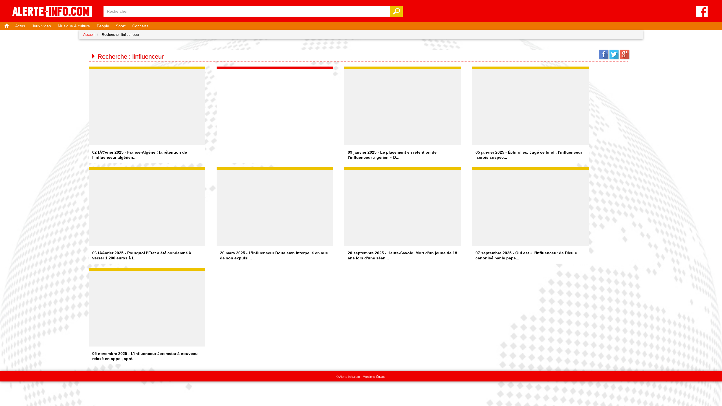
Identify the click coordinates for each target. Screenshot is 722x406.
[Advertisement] (275, 104)
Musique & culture (74, 26)
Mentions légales (374, 376)
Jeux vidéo (41, 26)
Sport (121, 26)
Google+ (624, 54)
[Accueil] (6, 26)
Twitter (613, 54)
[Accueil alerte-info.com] (53, 12)
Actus (20, 26)
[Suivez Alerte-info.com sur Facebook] (702, 12)
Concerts (140, 26)
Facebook (603, 54)
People (103, 26)
